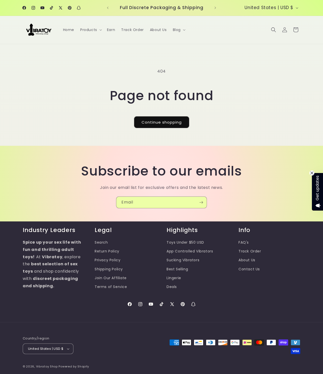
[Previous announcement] (107, 8)
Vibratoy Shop (47, 366)
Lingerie (174, 277)
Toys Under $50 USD (185, 242)
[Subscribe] (201, 202)
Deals (172, 286)
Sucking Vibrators (183, 260)
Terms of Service (111, 286)
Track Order (249, 251)
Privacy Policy (107, 260)
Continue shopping (162, 122)
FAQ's (243, 242)
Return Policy (107, 251)
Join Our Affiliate (111, 277)
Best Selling (177, 269)
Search (101, 242)
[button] (90, 29)
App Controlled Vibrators (190, 251)
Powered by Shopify (74, 366)
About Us (246, 260)
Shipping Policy (109, 269)
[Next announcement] (215, 8)
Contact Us (249, 269)
